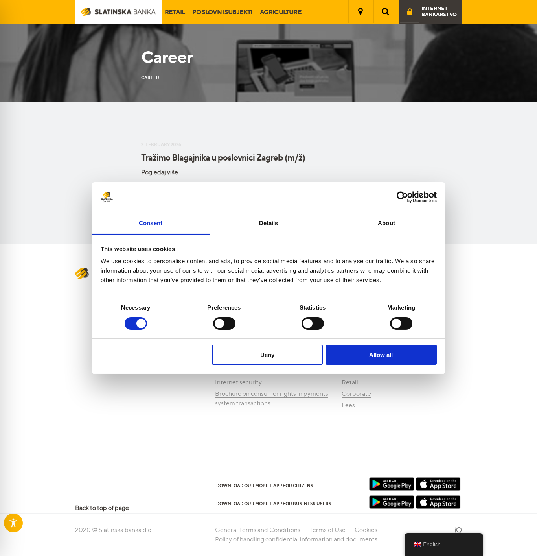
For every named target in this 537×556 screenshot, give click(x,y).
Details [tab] (268, 223)
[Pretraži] (385, 11)
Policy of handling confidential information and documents (296, 539)
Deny (267, 354)
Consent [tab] (150, 223)
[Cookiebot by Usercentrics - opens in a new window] (402, 197)
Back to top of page (102, 508)
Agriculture (281, 12)
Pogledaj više (159, 172)
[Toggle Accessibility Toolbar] (13, 523)
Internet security (238, 382)
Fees (348, 405)
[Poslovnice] (360, 11)
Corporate (356, 393)
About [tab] (386, 223)
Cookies (366, 530)
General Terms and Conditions (257, 530)
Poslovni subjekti (222, 12)
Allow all (381, 354)
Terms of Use (327, 530)
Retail (175, 12)
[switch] (224, 323)
